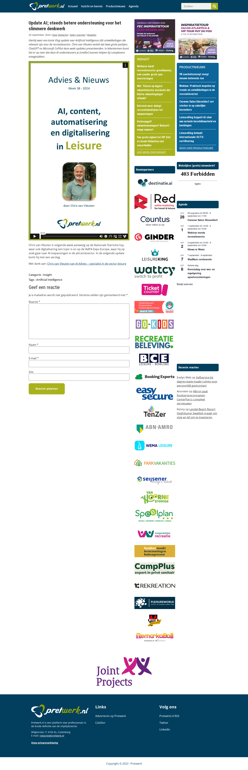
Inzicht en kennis (92, 6)
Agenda (134, 6)
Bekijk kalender (185, 284)
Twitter (163, 723)
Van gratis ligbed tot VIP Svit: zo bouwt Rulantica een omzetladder (154, 141)
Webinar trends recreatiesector (196, 234)
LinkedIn (164, 729)
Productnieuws (115, 6)
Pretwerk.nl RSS (169, 716)
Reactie (34, 301)
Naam (33, 344)
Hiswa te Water (196, 249)
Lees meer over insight (151, 152)
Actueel (73, 6)
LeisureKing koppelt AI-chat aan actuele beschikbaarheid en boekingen (197, 121)
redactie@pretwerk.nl (52, 735)
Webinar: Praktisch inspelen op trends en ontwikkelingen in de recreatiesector (197, 90)
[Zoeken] (214, 6)
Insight (47, 275)
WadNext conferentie (200, 259)
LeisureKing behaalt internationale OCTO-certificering (191, 137)
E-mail (34, 358)
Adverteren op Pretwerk (110, 716)
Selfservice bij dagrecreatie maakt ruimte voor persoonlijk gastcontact (197, 381)
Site (31, 372)
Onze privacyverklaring (44, 742)
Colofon (100, 723)
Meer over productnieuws (196, 147)
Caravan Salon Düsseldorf (203, 220)
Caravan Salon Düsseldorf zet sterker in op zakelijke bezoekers (196, 105)
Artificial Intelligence (49, 280)
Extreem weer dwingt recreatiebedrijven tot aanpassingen (150, 110)
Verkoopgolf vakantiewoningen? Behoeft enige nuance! (153, 125)
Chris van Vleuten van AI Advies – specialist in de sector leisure (86, 264)
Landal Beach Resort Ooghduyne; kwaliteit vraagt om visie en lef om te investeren (197, 413)
